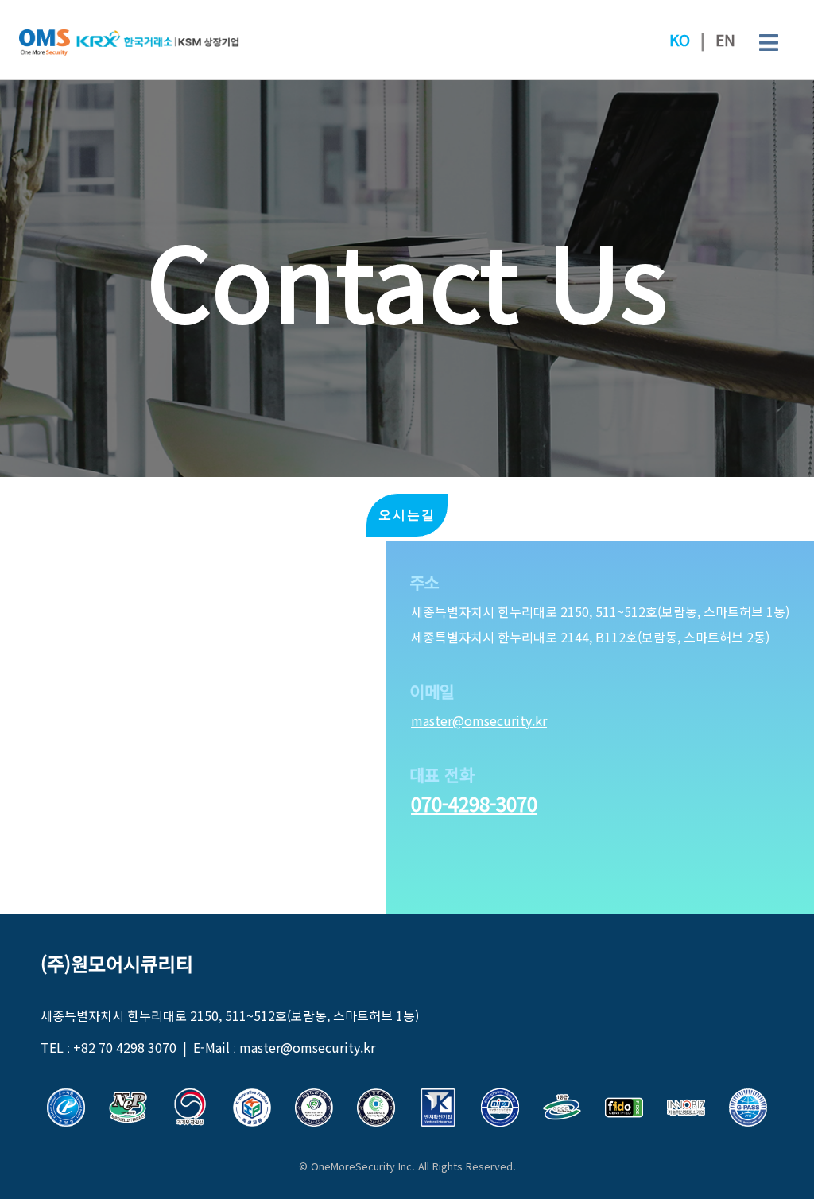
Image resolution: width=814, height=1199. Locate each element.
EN (725, 40)
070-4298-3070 (474, 803)
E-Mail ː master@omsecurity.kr (284, 1047)
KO (679, 40)
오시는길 (407, 515)
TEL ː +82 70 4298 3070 (108, 1047)
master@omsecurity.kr (479, 720)
